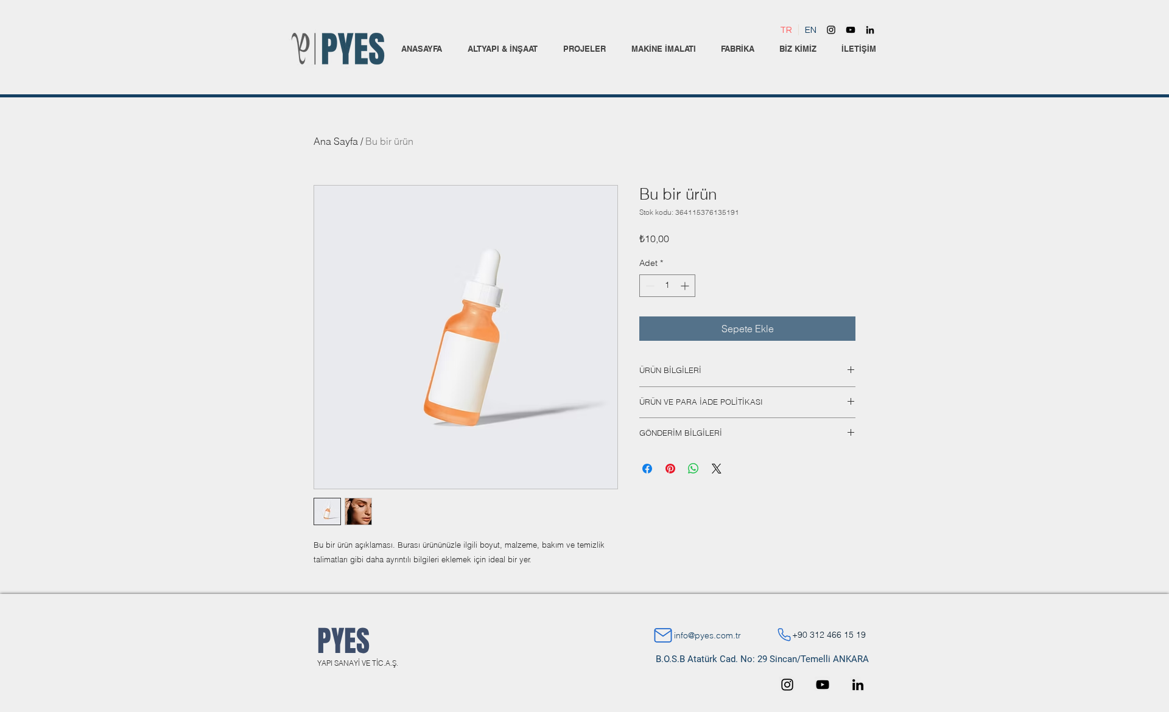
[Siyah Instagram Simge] (831, 29)
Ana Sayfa (336, 141)
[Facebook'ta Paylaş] (647, 468)
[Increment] (685, 285)
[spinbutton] (667, 285)
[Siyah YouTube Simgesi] (850, 29)
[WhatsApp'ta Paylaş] (693, 468)
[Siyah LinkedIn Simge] (870, 29)
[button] (502, 48)
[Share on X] (716, 468)
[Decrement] (648, 285)
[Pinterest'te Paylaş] (670, 468)
